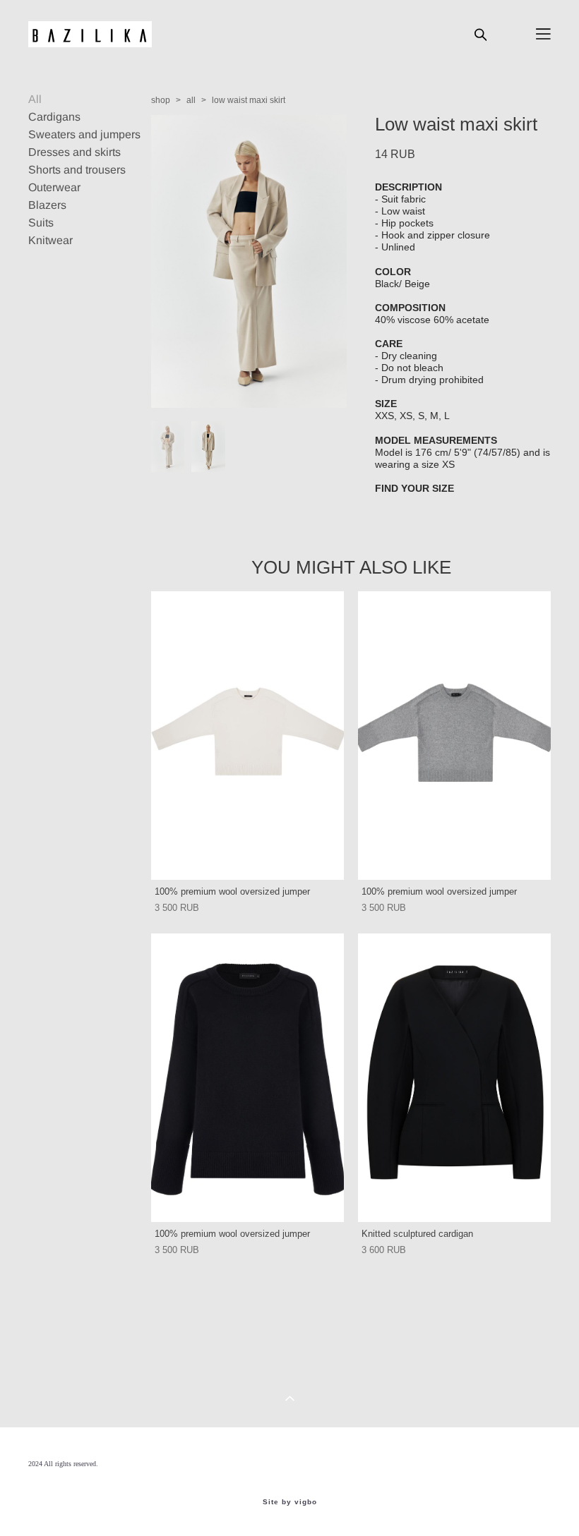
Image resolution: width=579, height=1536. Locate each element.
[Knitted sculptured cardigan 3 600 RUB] (454, 1077)
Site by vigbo (290, 1502)
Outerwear (54, 187)
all (191, 100)
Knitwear (50, 240)
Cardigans (54, 117)
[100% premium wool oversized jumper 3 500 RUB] (247, 735)
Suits (41, 223)
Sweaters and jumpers (84, 134)
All (35, 99)
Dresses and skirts (74, 152)
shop (160, 100)
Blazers (47, 205)
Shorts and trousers (77, 170)
